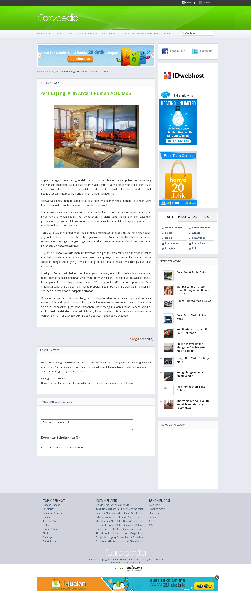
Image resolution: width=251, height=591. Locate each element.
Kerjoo (152, 517)
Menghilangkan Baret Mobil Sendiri (191, 374)
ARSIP (207, 217)
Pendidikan (48, 509)
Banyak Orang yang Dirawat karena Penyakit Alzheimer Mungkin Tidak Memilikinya (138, 537)
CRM (151, 525)
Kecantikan (198, 237)
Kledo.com (154, 513)
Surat (49, 33)
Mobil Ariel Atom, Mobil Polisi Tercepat (192, 331)
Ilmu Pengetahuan (141, 33)
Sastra (46, 525)
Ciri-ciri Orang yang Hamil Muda (112, 504)
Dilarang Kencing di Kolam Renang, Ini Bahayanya (121, 525)
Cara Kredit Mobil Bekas (192, 272)
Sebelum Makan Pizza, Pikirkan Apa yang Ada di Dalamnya (126, 517)
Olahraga (48, 537)
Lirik (156, 33)
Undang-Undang (51, 504)
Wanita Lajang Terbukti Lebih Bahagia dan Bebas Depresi (193, 290)
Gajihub (153, 521)
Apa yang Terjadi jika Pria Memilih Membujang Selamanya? (193, 404)
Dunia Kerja (199, 243)
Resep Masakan (109, 33)
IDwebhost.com (157, 509)
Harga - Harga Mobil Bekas (194, 301)
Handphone (171, 243)
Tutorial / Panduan (52, 521)
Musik (168, 237)
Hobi (194, 248)
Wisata (196, 232)
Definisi (59, 33)
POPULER (168, 217)
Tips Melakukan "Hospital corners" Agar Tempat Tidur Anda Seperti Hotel (134, 533)
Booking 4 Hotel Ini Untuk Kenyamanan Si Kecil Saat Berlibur (127, 529)
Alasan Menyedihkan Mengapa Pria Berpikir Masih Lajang (191, 347)
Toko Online (155, 504)
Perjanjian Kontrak (52, 513)
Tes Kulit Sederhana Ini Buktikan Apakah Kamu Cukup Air (125, 509)
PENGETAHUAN (187, 217)
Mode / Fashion (74, 33)
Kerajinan (170, 248)
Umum (46, 517)
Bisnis (168, 232)
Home (40, 33)
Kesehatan (91, 33)
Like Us (206, 2)
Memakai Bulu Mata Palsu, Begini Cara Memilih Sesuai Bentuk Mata (130, 521)
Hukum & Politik (51, 529)
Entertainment (50, 541)
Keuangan (52, 71)
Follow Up (190, 2)
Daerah (125, 33)
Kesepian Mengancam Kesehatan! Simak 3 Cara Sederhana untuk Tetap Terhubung (138, 513)
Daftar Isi (166, 33)
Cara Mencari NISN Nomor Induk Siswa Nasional (121, 541)
